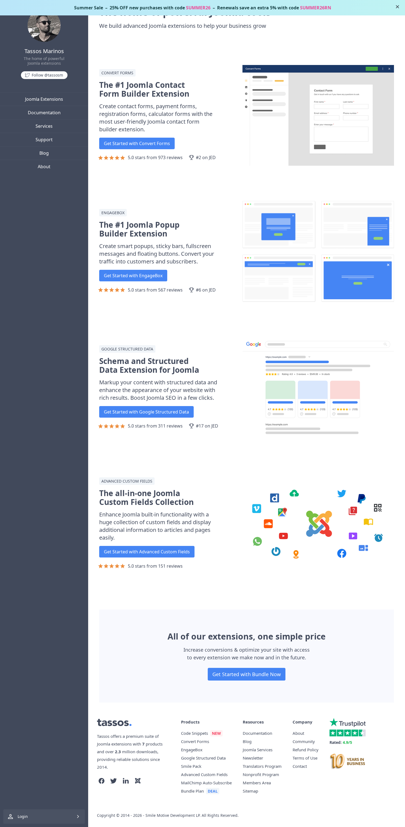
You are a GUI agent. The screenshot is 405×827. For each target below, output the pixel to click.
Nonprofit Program (261, 774)
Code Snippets (194, 733)
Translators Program (262, 766)
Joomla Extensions (44, 99)
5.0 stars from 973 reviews (155, 157)
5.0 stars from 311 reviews (155, 426)
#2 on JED (206, 157)
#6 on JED (206, 290)
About (44, 167)
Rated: (341, 742)
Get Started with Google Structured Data (146, 412)
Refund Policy (305, 749)
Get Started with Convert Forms (137, 143)
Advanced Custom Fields (204, 774)
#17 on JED (207, 426)
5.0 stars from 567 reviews (155, 290)
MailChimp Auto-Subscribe (206, 782)
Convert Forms (195, 741)
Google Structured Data (203, 758)
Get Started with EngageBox (133, 276)
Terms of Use (305, 758)
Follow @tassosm (47, 75)
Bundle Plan (192, 791)
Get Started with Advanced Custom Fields (147, 552)
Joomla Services (257, 749)
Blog (44, 153)
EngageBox (191, 749)
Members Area (257, 782)
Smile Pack (191, 766)
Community (304, 741)
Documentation (44, 113)
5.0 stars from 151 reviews (155, 566)
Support (44, 140)
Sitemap (250, 791)
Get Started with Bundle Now (246, 674)
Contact (300, 766)
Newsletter (253, 758)
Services (44, 126)
